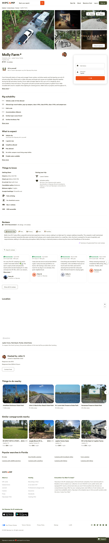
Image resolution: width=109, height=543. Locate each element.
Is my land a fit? (33, 485)
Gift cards (5, 482)
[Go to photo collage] (28, 29)
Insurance (31, 491)
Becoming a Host (33, 482)
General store (6, 485)
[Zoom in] (105, 304)
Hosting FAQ (32, 497)
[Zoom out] (105, 307)
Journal (4, 488)
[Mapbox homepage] (6, 338)
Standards (31, 494)
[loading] (90, 78)
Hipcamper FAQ (6, 497)
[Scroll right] (106, 392)
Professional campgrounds (36, 488)
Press (3, 494)
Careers (4, 491)
